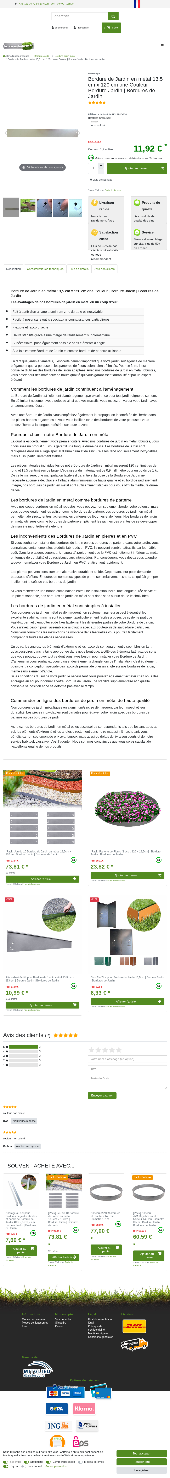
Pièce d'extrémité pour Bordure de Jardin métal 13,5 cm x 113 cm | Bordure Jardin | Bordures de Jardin (40, 979)
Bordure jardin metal (64, 56)
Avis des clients (105, 268)
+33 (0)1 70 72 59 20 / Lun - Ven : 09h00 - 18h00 (46, 3)
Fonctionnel (35, 1466)
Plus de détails (79, 268)
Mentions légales (98, 1333)
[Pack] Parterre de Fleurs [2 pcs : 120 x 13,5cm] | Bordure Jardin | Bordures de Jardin (125, 853)
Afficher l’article (41, 879)
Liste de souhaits (102, 179)
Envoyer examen (102, 1095)
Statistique (36, 1461)
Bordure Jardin (41, 56)
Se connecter (63, 1319)
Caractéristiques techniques (45, 268)
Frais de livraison (113, 190)
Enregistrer (141, 1470)
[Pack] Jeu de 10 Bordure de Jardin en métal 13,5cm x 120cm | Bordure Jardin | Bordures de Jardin (38, 853)
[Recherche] (113, 16)
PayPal (14, 1466)
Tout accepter (142, 1453)
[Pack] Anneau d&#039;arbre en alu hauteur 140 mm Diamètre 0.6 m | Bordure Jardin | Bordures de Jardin (148, 1219)
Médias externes (94, 1461)
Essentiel (15, 1461)
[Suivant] (78, 133)
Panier (59, 1326)
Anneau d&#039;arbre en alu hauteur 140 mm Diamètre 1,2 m (105, 1216)
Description (13, 268)
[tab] (13, 268)
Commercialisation (64, 1461)
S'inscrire (60, 1322)
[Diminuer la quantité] (101, 171)
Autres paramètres (56, 1466)
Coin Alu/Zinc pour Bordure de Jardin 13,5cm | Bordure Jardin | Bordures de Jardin (127, 979)
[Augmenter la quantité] (101, 165)
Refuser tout (142, 1461)
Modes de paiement (34, 1319)
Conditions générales (100, 1336)
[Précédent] (6, 133)
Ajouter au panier (135, 168)
